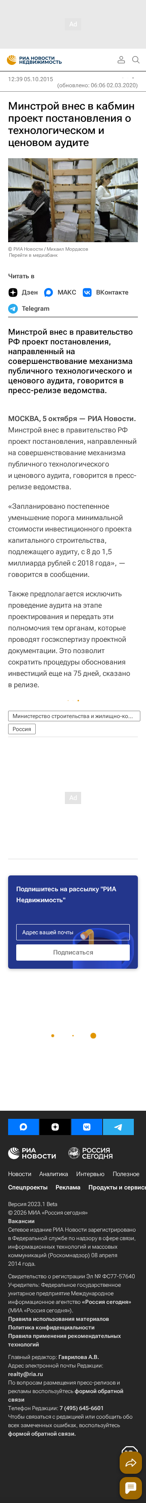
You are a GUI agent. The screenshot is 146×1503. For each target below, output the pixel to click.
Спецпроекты (27, 1187)
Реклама (68, 1187)
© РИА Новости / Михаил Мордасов (48, 249)
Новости (19, 1174)
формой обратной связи (41, 1433)
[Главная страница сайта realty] (48, 60)
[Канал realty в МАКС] (23, 1127)
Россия (22, 729)
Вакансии (21, 1221)
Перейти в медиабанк (33, 255)
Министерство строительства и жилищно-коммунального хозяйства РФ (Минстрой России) (76, 716)
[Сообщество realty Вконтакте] (86, 1127)
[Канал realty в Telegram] (118, 1127)
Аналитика (53, 1174)
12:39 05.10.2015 (30, 79)
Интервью (90, 1174)
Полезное (126, 1174)
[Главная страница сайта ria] (9, 60)
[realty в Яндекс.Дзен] (55, 1127)
